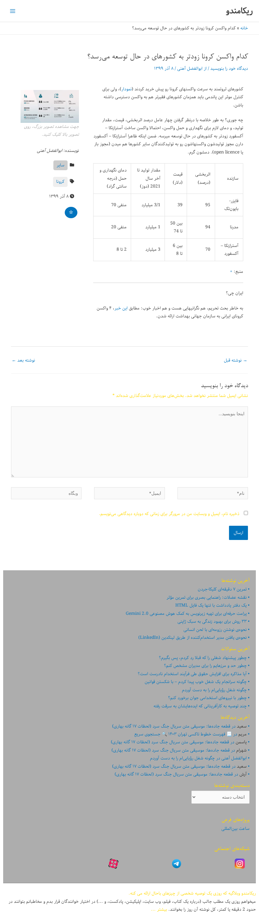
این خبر (121, 308)
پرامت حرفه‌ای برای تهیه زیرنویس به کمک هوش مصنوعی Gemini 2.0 (186, 613)
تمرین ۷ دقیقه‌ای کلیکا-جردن (222, 589)
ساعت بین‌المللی (235, 828)
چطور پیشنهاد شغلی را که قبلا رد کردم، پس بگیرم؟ (203, 658)
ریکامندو (239, 11)
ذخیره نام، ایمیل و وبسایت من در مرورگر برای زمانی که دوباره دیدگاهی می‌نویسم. (169, 514)
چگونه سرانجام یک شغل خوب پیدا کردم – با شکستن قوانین (196, 682)
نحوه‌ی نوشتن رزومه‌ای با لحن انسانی (215, 629)
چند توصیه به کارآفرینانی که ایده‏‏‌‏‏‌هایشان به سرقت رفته (200, 706)
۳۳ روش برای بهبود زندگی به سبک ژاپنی (212, 621)
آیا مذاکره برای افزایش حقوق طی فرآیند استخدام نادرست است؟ (192, 674)
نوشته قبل (235, 360)
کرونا (60, 181)
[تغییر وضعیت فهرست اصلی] (12, 10)
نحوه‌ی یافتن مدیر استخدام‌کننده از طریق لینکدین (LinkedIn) (192, 637)
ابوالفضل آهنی (234, 758)
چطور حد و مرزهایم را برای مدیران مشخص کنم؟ (205, 665)
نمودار (126, 89)
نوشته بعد (23, 360)
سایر (60, 165)
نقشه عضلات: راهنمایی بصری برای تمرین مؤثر (206, 597)
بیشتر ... (159, 909)
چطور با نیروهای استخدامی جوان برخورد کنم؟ (207, 698)
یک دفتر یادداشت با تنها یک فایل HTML (211, 605)
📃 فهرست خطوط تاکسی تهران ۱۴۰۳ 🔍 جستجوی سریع (183, 734)
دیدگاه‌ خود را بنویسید (229, 68)
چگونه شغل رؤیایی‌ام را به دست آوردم (214, 690)
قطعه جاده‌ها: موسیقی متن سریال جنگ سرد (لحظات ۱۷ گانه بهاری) (171, 726)
